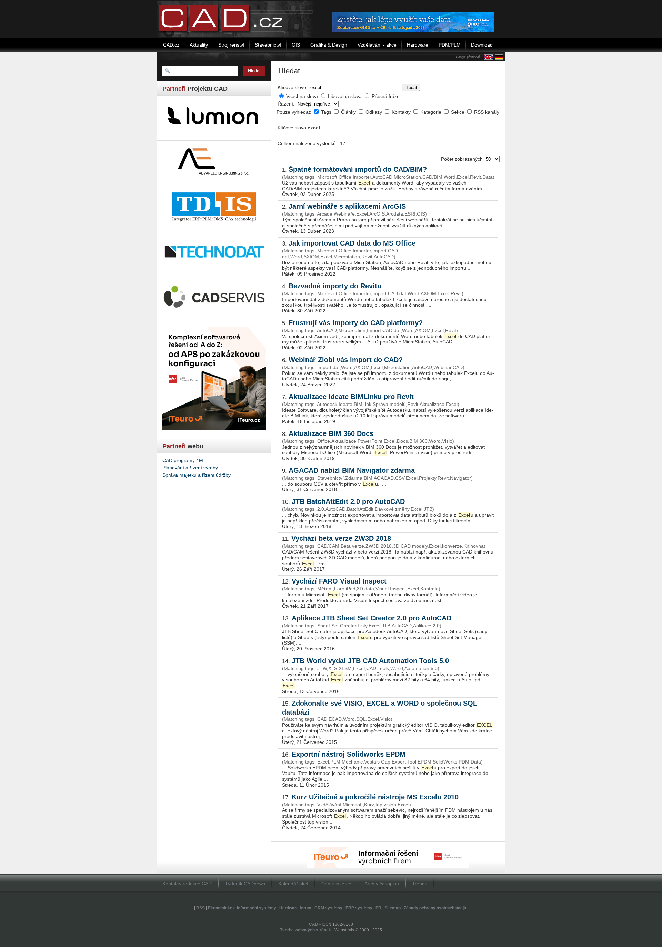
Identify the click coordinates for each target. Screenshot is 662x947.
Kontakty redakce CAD (187, 883)
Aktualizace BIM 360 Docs (331, 433)
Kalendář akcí (293, 883)
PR (378, 908)
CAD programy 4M (182, 460)
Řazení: (287, 104)
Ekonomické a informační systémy (242, 908)
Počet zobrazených (462, 159)
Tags (327, 112)
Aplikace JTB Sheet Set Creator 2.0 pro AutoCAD (371, 618)
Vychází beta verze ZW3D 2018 (341, 538)
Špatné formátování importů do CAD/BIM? (358, 169)
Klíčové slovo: (293, 87)
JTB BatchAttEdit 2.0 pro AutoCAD (348, 501)
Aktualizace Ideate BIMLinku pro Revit (351, 396)
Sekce (458, 112)
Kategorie (431, 112)
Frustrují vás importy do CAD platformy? (356, 323)
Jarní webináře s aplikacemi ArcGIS (347, 206)
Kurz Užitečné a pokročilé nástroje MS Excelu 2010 (375, 797)
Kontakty (402, 112)
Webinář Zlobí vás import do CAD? (346, 359)
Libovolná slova (345, 96)
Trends (419, 883)
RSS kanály (486, 112)
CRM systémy (328, 908)
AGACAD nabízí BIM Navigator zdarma (352, 470)
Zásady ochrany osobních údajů (435, 908)
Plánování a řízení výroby (190, 467)
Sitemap (392, 908)
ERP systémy (358, 908)
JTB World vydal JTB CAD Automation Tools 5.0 (370, 661)
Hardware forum (295, 908)
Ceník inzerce (336, 883)
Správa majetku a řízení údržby (196, 475)
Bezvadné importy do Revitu (335, 286)
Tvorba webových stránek (305, 930)
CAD (313, 924)
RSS (200, 908)
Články (349, 112)
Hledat (410, 87)
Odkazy (374, 112)
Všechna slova (302, 96)
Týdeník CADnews (245, 883)
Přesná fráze (386, 96)
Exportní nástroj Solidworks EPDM (348, 754)
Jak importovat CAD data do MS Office (352, 243)
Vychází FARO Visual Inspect (339, 581)
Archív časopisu (381, 883)
